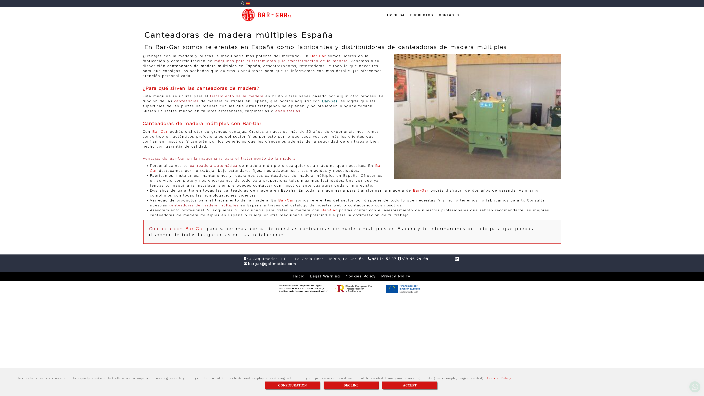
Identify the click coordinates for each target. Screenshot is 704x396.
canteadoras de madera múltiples (204, 205)
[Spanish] (248, 3)
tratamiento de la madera (236, 96)
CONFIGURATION (292, 385)
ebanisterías (287, 111)
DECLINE (351, 385)
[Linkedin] (457, 259)
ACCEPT (410, 385)
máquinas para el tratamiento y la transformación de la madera (281, 61)
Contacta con (176, 228)
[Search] (242, 3)
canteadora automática (213, 166)
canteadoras (186, 101)
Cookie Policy (499, 378)
